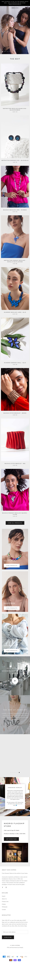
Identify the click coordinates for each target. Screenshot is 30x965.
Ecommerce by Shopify (17, 947)
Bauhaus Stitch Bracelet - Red (15, 463)
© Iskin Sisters (15, 945)
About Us (4, 899)
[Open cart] (28, 8)
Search (3, 896)
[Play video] (15, 680)
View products (11, 565)
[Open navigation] (2, 8)
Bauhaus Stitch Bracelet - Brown (15, 413)
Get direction (11, 839)
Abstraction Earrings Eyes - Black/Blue (15, 160)
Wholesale (4, 907)
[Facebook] (2, 887)
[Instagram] (6, 887)
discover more (20, 46)
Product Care (5, 901)
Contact (4, 909)
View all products (15, 523)
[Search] (25, 8)
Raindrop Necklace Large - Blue (15, 312)
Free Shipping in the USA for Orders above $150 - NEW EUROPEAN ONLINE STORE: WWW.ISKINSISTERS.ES (15, 3)
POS (8, 947)
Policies (4, 904)
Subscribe (8, 937)
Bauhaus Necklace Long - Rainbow (15, 209)
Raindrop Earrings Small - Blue (15, 362)
